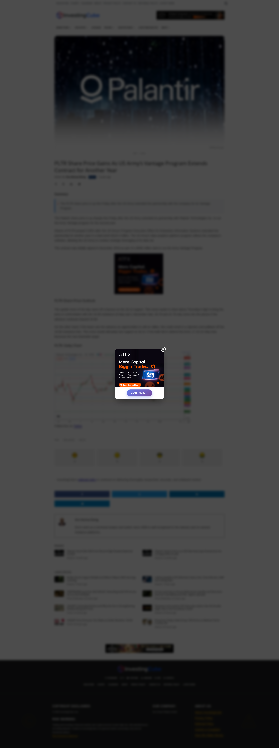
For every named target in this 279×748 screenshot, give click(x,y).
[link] (139, 369)
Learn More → (139, 393)
